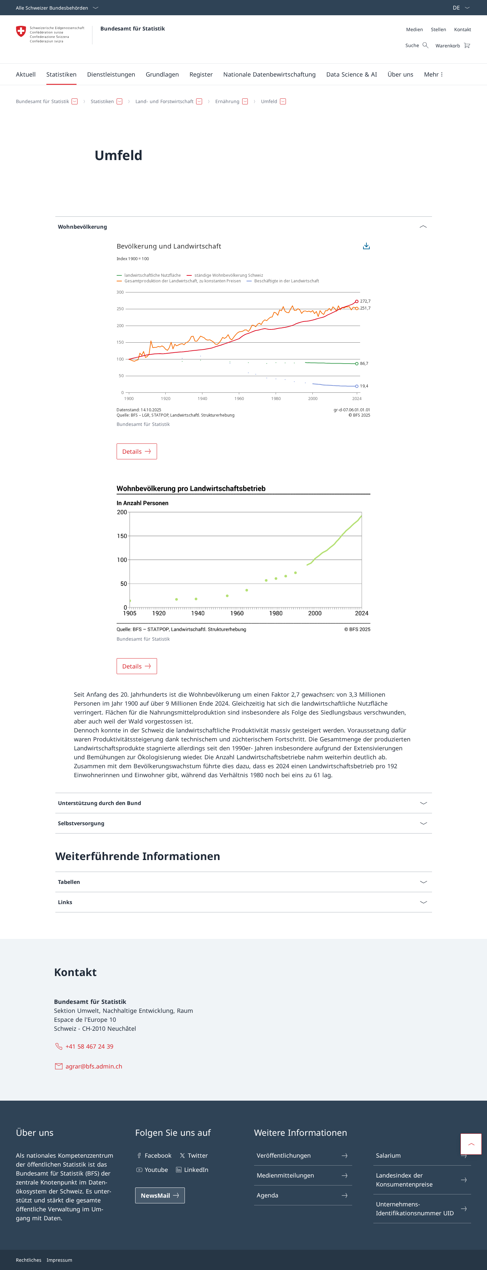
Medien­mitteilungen (285, 1175)
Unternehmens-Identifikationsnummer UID (415, 1208)
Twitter (198, 1155)
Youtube (156, 1170)
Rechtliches (28, 1260)
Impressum (59, 1260)
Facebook (158, 1155)
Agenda (267, 1195)
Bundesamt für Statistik (132, 28)
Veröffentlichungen (284, 1155)
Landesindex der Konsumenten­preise (404, 1179)
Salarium (388, 1155)
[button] (26, 74)
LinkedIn (196, 1170)
